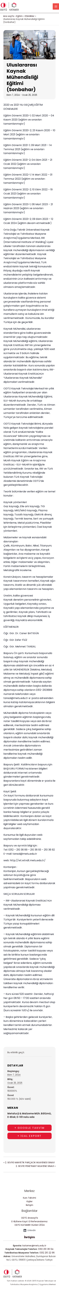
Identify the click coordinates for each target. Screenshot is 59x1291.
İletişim (29, 1205)
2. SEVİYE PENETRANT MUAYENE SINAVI (36, 1166)
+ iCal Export (29, 1136)
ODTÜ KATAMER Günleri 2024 (29, 1225)
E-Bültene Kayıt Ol (21, 1221)
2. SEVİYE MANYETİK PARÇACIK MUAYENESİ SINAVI (29, 1162)
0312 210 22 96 (47, 1252)
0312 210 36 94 (45, 1249)
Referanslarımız (39, 1221)
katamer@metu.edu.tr (34, 1245)
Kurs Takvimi (29, 1197)
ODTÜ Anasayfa (29, 1217)
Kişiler (30, 1201)
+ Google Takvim (29, 1128)
